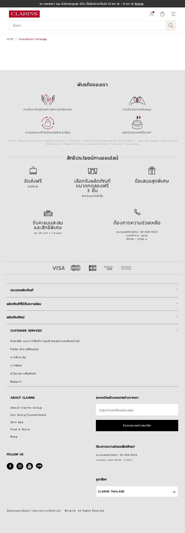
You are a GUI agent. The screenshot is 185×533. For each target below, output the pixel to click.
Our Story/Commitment (28, 415)
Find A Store (20, 429)
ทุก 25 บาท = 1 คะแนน (48, 227)
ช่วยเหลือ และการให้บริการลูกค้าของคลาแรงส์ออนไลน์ (45, 341)
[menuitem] (151, 14)
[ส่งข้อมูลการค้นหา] (171, 25)
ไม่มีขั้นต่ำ (33, 182)
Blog (13, 436)
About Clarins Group (26, 407)
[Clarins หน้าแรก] (24, 14)
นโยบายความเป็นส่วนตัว (46, 510)
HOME (10, 39)
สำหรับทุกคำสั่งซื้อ (92, 187)
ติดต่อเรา (16, 381)
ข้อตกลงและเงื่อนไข (18, 510)
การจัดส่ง (16, 365)
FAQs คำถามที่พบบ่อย (24, 349)
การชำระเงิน (18, 357)
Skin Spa (16, 422)
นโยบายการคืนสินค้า (23, 373)
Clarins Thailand (111, 491)
